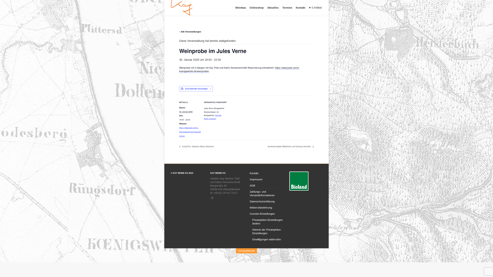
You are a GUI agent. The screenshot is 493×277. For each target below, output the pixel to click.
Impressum (256, 179)
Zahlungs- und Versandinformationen (262, 193)
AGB (252, 185)
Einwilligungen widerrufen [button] (266, 239)
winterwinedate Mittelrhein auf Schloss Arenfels (289, 146)
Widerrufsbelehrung (261, 207)
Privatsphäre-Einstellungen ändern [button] (267, 222)
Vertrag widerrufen (246, 251)
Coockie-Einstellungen (262, 213)
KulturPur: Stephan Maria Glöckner (198, 146)
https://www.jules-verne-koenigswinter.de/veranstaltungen (190, 131)
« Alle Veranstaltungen (190, 31)
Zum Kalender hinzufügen (196, 88)
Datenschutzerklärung (262, 201)
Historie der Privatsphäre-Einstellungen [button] (266, 231)
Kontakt (254, 173)
